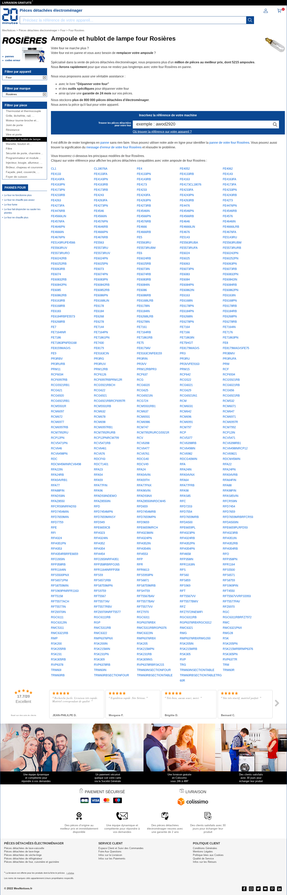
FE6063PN (230, 263)
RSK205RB (58, 648)
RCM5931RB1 (146, 406)
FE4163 (185, 179)
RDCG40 (143, 458)
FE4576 (228, 216)
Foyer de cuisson (16, 176)
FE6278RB (230, 321)
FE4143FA (57, 179)
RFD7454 (229, 506)
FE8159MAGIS (60, 348)
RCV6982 (186, 453)
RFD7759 (57, 522)
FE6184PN (187, 311)
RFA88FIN (57, 490)
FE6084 (185, 279)
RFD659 (142, 506)
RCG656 (228, 390)
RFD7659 (229, 511)
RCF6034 (57, 374)
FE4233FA (186, 189)
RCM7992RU (59, 432)
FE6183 (56, 311)
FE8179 (99, 348)
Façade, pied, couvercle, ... (22, 172)
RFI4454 (99, 553)
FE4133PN (144, 174)
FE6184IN (143, 311)
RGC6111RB (102, 617)
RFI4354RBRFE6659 (64, 553)
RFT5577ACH (60, 601)
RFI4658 (185, 553)
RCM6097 (57, 411)
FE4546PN (187, 210)
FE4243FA (143, 195)
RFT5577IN (58, 606)
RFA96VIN (144, 490)
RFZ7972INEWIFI (191, 612)
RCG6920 (57, 395)
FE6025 (185, 258)
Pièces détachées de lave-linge (21, 851)
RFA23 (98, 469)
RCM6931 (143, 416)
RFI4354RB (230, 548)
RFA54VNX (187, 474)
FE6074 (56, 274)
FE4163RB (101, 184)
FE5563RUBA (189, 242)
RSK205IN (186, 643)
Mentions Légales (203, 851)
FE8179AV (144, 348)
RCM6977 (57, 422)
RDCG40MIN (188, 458)
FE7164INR (58, 332)
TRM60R (228, 670)
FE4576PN (101, 221)
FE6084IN (143, 284)
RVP (183, 659)
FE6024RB (144, 258)
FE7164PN (101, 332)
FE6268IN (186, 316)
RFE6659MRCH (147, 527)
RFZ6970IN (58, 612)
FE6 (139, 253)
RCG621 (56, 390)
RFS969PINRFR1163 (64, 590)
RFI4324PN (144, 538)
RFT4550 (229, 590)
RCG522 (185, 379)
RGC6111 (57, 617)
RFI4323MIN (145, 532)
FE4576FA (57, 221)
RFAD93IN (58, 495)
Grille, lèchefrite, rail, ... (20, 115)
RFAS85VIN (230, 495)
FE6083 (185, 274)
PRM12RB (101, 369)
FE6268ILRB (145, 316)
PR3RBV (57, 358)
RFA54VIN (144, 474)
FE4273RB (144, 205)
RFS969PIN (230, 585)
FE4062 (228, 168)
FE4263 (56, 200)
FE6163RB (58, 300)
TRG (183, 664)
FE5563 (99, 242)
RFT (182, 590)
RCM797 (185, 427)
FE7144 (99, 327)
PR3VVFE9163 (189, 364)
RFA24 (141, 469)
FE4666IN (57, 232)
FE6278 (99, 321)
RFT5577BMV (189, 601)
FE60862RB (59, 295)
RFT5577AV (102, 601)
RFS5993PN (145, 575)
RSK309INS (144, 659)
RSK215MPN (145, 648)
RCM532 (228, 400)
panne (104, 142)
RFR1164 (229, 564)
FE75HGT (186, 342)
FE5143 (185, 237)
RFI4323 (99, 532)
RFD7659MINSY (105, 517)
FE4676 (185, 232)
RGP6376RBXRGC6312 (195, 622)
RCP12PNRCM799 (106, 437)
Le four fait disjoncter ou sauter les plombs (22, 211)
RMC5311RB (102, 627)
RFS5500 (229, 569)
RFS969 (185, 585)
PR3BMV (229, 353)
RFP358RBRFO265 (106, 564)
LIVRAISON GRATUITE (17, 2)
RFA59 (98, 480)
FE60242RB (59, 258)
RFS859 (185, 580)
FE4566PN (144, 216)
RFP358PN (230, 559)
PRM (226, 364)
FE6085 (56, 290)
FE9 (53, 353)
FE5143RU (230, 237)
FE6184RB (230, 311)
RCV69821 (230, 453)
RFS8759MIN (60, 585)
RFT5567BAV (145, 596)
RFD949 (99, 522)
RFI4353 (56, 548)
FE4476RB (58, 210)
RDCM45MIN (231, 458)
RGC (226, 612)
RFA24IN (186, 469)
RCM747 (142, 427)
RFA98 (184, 490)
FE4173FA (229, 184)
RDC (54, 458)
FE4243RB (230, 195)
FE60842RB (102, 284)
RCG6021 (186, 385)
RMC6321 (186, 627)
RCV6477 (143, 448)
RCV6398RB (188, 443)
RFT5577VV (145, 606)
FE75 (140, 342)
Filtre (9, 148)
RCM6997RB (59, 427)
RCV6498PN (59, 453)
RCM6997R (230, 422)
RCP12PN (57, 437)
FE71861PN (102, 337)
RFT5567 (100, 596)
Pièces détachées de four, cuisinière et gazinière (31, 861)
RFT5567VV (188, 596)
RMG (183, 633)
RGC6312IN (59, 622)
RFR (140, 564)
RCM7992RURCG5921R (153, 432)
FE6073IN (143, 269)
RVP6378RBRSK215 (150, 664)
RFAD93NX (144, 495)
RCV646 (56, 448)
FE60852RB (102, 290)
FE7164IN (229, 327)
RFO (226, 553)
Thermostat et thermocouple (23, 111)
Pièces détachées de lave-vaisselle (24, 848)
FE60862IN (187, 290)
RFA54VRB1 (59, 480)
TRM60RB (58, 675)
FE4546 (99, 210)
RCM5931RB (102, 406)
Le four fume (10, 204)
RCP (183, 432)
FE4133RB (187, 174)
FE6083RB (144, 279)
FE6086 (142, 290)
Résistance (13, 129)
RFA (182, 464)
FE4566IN (100, 216)
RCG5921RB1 (60, 385)
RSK (226, 638)
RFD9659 (143, 522)
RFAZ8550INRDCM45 (151, 501)
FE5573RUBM (146, 247)
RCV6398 (143, 443)
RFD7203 (186, 506)
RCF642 (185, 374)
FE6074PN (101, 274)
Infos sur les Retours (205, 861)
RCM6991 (186, 422)
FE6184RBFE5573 (63, 316)
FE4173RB (101, 189)
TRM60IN (100, 670)
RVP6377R (230, 659)
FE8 (225, 342)
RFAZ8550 (58, 501)
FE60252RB (59, 263)
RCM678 (99, 416)
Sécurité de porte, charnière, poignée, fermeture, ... (23, 153)
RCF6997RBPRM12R (108, 379)
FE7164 (185, 327)
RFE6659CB (102, 527)
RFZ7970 (143, 612)
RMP (54, 638)
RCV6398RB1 (232, 443)
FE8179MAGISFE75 (236, 348)
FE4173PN (58, 189)
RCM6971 (229, 416)
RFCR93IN (230, 501)
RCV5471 (229, 437)
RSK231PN (101, 654)
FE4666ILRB (231, 226)
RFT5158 (57, 596)
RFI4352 (99, 543)
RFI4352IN (144, 543)
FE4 (139, 168)
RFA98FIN (229, 490)
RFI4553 (142, 553)
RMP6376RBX (146, 638)
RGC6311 (143, 617)
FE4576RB (144, 221)
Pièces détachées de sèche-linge (23, 855)
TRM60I (56, 670)
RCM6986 (143, 422)
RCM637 (142, 411)
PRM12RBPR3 (146, 369)
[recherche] (250, 20)
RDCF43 (99, 458)
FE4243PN (187, 195)
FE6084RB (230, 284)
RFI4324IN (101, 538)
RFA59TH (143, 480)
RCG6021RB (231, 385)
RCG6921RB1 (60, 400)
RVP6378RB (102, 664)
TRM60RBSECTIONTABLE (155, 675)
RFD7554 (186, 511)
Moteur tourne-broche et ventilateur (21, 120)
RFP (140, 559)
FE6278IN (143, 321)
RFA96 (98, 490)
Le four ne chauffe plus (16, 217)
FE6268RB (58, 321)
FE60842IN (230, 279)
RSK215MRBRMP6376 (238, 648)
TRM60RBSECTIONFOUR (111, 675)
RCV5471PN (59, 443)
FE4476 (185, 205)
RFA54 (98, 474)
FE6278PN (187, 321)
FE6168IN (186, 300)
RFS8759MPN (103, 585)
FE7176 (228, 332)
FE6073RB (230, 269)
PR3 (182, 353)
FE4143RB (144, 179)
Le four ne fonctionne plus (18, 195)
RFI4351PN (58, 543)
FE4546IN (143, 210)
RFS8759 (229, 580)
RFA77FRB (187, 485)
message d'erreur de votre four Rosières (114, 147)
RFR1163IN (187, 564)
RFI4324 (56, 538)
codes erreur (12, 60)
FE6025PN (101, 263)
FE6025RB (144, 263)
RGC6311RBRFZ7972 (237, 617)
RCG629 (185, 390)
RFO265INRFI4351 (106, 559)
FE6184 (99, 311)
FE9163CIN (101, 353)
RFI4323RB (230, 532)
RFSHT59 (143, 590)
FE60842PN (59, 284)
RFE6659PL (187, 527)
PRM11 (56, 369)
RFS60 (184, 575)
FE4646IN (229, 221)
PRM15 (185, 369)
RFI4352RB (230, 543)
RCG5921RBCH (104, 385)
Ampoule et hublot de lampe (23, 139)
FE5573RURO (60, 253)
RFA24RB (57, 474)
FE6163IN (229, 295)
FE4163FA (229, 179)
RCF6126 (100, 374)
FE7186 (56, 337)
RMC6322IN (145, 633)
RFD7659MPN (146, 517)
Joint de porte (14, 125)
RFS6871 (143, 580)
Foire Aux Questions (109, 851)
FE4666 (142, 226)
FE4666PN (101, 232)
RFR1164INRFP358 (106, 569)
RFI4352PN (187, 543)
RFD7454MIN (60, 511)
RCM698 (99, 422)
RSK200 (56, 643)
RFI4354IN (144, 548)
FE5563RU (144, 242)
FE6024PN (101, 258)
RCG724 (142, 400)
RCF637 (142, 374)
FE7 (53, 327)
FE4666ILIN (187, 226)
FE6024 (185, 253)
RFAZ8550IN (102, 501)
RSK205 (142, 643)
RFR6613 (143, 569)
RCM (183, 400)
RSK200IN (101, 643)
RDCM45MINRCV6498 (66, 464)
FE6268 (99, 316)
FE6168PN (230, 300)
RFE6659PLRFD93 (235, 527)
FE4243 (99, 195)
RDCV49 (142, 464)
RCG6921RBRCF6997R (109, 400)
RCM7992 (229, 427)
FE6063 (185, 263)
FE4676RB (101, 237)
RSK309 (99, 659)
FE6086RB (144, 295)
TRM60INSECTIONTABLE (197, 670)
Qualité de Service (203, 858)
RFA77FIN (100, 485)
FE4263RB (187, 200)
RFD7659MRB (189, 517)
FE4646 (185, 221)
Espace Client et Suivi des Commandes (121, 848)
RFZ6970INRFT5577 (107, 612)
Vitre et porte (14, 134)
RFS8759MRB (146, 585)
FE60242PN (230, 253)
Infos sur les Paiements (111, 858)
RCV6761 (143, 453)
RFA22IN (57, 469)
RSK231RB (144, 654)
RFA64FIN (229, 480)
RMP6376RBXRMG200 (195, 638)
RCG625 (142, 390)
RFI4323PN (187, 532)
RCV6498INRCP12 (235, 448)
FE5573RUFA (189, 247)
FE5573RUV (102, 253)
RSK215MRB (188, 648)
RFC (183, 501)
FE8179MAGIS (189, 348)
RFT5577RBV (103, 606)
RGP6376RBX (146, 622)
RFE (54, 527)
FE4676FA (229, 232)
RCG (140, 379)
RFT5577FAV (231, 601)
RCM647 (228, 411)
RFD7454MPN (103, 511)
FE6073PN (187, 269)
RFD (97, 506)
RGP (97, 622)
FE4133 (56, 174)
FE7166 (185, 332)
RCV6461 (100, 448)
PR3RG (99, 358)
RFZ (182, 606)
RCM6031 (186, 406)
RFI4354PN (187, 548)
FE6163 (185, 295)
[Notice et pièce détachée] (10, 16)
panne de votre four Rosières (229, 142)
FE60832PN (230, 274)
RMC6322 (100, 633)
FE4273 (228, 200)
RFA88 (227, 485)
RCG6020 (143, 385)
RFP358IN (186, 559)
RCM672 (56, 416)
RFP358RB (58, 564)
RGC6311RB (188, 617)
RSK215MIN (102, 648)
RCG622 (99, 390)
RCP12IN (229, 432)
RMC (226, 622)
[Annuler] (44, 78)
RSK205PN (230, 643)
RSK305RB (58, 659)
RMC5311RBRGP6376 (152, 627)
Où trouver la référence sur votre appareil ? (162, 131)
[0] (279, 12)
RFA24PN (229, 469)
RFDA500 (186, 522)
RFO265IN (58, 559)
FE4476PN (230, 205)
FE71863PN (230, 337)
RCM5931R (58, 406)
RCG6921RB (231, 395)
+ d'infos (70, 873)
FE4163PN (58, 184)
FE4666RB (144, 232)
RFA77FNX (144, 485)
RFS (183, 569)
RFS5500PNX (60, 575)
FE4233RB (58, 195)
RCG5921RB (231, 379)
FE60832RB (59, 279)
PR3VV (141, 364)
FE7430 (99, 342)
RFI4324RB (187, 538)
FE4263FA (100, 200)
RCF (226, 369)
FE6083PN (101, 279)
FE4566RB (187, 216)
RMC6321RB (59, 633)
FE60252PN (230, 258)
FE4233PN (230, 189)
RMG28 (228, 633)
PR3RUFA (229, 358)
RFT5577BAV (145, 601)
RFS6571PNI (59, 580)
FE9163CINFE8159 (149, 353)
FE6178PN (187, 305)
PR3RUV (100, 364)
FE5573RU (101, 247)
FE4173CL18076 (190, 184)
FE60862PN (230, 290)
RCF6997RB (59, 379)
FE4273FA (57, 205)
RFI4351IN (230, 538)
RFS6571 (229, 575)
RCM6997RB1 (103, 427)
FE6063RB (58, 269)
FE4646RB (101, 226)
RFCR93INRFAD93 (63, 506)
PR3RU (185, 358)
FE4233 (142, 189)
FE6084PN (187, 284)
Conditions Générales (205, 848)
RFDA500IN (230, 522)
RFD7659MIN (60, 517)
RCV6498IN (187, 448)
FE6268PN (230, 316)
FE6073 (99, 269)
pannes (9, 56)
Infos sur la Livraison (110, 855)
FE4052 (185, 168)
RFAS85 (185, 495)
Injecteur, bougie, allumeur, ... (24, 162)
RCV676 (99, 453)
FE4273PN (101, 205)
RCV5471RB (102, 443)
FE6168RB (58, 305)
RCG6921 (100, 395)
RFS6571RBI (102, 580)
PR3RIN (142, 358)
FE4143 (228, 174)
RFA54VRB (230, 474)
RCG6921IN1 (188, 395)
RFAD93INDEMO (105, 495)
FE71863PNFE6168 (64, 342)
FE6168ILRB (145, 300)
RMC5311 (57, 627)
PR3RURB (58, 364)
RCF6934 (229, 374)
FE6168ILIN (101, 300)
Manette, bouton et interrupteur (17, 143)
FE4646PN (58, 226)
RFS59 (98, 575)
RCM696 (185, 416)
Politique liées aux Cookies (208, 855)
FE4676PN (58, 237)
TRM (226, 664)
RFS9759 (100, 590)
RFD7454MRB (146, 511)
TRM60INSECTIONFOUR (154, 670)
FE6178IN (143, 305)
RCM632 (99, 411)
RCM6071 (229, 406)
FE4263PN (144, 200)
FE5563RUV (59, 247)
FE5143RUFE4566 (63, 242)
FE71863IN (187, 337)
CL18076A (100, 168)
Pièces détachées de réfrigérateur (23, 858)
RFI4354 (99, 548)
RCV (140, 437)
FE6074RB (144, 274)
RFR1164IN (58, 569)
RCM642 (185, 411)
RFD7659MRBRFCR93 (238, 517)
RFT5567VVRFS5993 (237, 596)
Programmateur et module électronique (22, 158)
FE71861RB (144, 337)
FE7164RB (144, 332)
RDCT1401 (101, 464)
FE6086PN (101, 295)
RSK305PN (230, 654)
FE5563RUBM (232, 242)
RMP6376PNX (103, 638)
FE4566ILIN (58, 216)
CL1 (53, 168)
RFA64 (184, 480)
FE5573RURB (232, 247)
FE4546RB (230, 210)
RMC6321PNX (232, 627)
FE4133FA (100, 174)
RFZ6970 (229, 606)
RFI (53, 532)
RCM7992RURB (104, 432)
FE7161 (142, 327)
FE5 (139, 237)
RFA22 (227, 464)
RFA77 (55, 485)
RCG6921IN (145, 395)
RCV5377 (186, 437)
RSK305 (185, 654)
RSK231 (56, 654)
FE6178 (99, 305)
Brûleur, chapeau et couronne (24, 167)
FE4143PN (101, 179)
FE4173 (142, 184)
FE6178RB (230, 305)
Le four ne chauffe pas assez (19, 200)
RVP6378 (57, 664)
